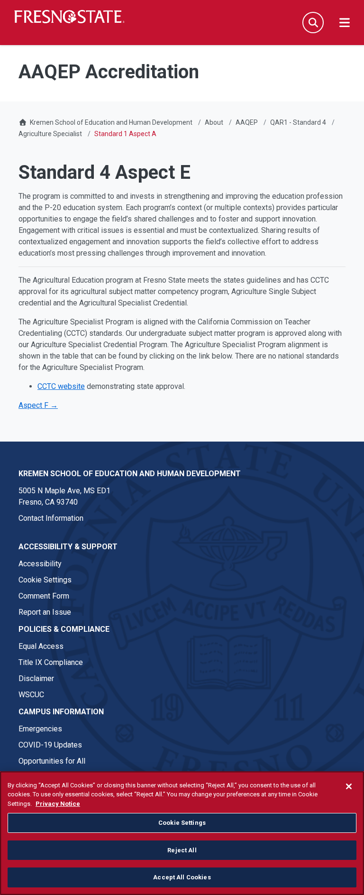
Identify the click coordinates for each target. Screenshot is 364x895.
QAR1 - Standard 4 (298, 122)
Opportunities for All (51, 761)
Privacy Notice (58, 803)
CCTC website (61, 386)
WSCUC (31, 694)
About (214, 122)
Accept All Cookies (181, 877)
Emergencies (40, 728)
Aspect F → (38, 405)
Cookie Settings (45, 579)
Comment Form (43, 595)
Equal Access (41, 646)
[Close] (348, 786)
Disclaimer (36, 678)
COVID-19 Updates (50, 744)
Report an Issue (44, 612)
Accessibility (40, 563)
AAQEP (247, 122)
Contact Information (50, 518)
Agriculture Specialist (50, 134)
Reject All (181, 850)
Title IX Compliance (50, 662)
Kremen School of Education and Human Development (111, 122)
